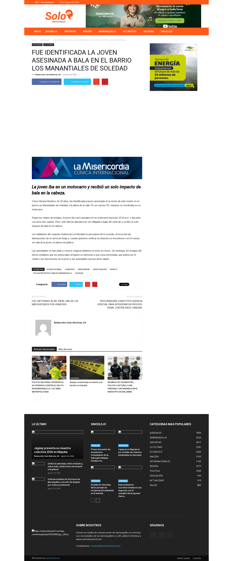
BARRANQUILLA (107, 31)
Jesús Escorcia (53, 558)
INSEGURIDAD (84, 269)
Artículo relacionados (44, 349)
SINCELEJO (166, 31)
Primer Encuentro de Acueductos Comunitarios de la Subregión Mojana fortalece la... (100, 455)
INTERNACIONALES (160, 461)
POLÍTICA (155, 470)
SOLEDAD (148, 31)
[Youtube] (198, 2)
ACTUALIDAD (157, 480)
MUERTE (113, 269)
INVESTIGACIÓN (100, 269)
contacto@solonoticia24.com (105, 545)
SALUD (153, 485)
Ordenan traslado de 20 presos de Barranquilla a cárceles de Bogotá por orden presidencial (64, 482)
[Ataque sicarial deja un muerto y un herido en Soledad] (87, 368)
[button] (197, 31)
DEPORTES (70, 31)
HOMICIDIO (70, 269)
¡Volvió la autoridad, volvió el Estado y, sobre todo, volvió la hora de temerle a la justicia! (65, 466)
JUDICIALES (51, 31)
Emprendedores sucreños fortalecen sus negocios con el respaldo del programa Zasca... (130, 490)
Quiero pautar (183, 558)
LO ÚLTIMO (48, 44)
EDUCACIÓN (156, 475)
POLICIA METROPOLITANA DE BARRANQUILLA (52, 273)
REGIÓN (87, 31)
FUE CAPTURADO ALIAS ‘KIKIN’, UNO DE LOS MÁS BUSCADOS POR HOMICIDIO (55, 303)
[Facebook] (188, 2)
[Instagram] (193, 2)
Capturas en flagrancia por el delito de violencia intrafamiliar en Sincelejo (130, 452)
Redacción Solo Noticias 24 (47, 74)
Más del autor (65, 349)
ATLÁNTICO (129, 31)
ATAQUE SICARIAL (54, 269)
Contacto (197, 558)
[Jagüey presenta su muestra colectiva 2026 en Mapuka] (57, 444)
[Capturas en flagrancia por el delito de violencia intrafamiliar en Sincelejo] (130, 438)
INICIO (37, 31)
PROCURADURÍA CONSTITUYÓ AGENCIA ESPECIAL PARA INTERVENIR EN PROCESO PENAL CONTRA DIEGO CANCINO (119, 304)
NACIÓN (154, 456)
